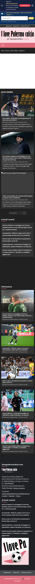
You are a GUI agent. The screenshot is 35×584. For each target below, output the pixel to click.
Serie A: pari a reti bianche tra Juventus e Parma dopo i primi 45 (17, 240)
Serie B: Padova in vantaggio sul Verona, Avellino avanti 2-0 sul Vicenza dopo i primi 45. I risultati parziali (17, 227)
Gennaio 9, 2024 (24, 162)
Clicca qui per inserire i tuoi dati (8, 21)
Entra (31, 18)
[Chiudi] (4, 5)
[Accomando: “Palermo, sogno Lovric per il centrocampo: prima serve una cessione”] (17, 335)
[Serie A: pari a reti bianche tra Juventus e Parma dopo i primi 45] (17, 368)
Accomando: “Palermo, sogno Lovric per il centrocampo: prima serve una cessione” (17, 234)
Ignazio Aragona (19, 488)
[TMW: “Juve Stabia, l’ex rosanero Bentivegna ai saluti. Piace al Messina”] (17, 183)
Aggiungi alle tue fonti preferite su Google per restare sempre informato (14, 5)
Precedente (13, 213)
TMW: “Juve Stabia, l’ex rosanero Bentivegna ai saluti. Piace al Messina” (17, 197)
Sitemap (11, 496)
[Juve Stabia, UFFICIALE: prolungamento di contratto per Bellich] (17, 105)
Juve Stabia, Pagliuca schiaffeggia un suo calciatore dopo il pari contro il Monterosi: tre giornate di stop (17, 158)
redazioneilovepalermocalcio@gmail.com (16, 494)
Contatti (4, 496)
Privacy (18, 496)
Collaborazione (24, 26)
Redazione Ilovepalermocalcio (11, 122)
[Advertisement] (17, 71)
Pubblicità (16, 26)
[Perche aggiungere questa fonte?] (32, 5)
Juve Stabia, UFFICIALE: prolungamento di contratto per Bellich (17, 119)
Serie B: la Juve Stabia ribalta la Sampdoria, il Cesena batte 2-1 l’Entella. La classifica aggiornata (17, 252)
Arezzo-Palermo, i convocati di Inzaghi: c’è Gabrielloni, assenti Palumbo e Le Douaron (17, 245)
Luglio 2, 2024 (23, 122)
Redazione (9, 26)
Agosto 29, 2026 (23, 319)
